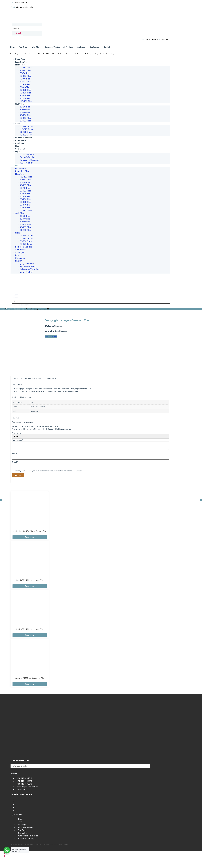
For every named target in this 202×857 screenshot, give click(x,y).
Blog (17, 146)
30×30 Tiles (25, 73)
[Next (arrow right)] (6, 856)
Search (15, 25)
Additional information (34, 378)
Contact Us (20, 149)
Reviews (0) (51, 378)
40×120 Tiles (25, 76)
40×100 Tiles (25, 93)
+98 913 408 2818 (22, 2)
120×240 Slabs (26, 129)
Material (9, 309)
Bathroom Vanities (23, 138)
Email (15, 462)
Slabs (17, 124)
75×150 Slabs (26, 135)
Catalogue (19, 143)
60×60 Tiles (25, 84)
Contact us (165, 39)
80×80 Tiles (25, 87)
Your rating (17, 433)
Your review (17, 440)
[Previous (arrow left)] (2, 856)
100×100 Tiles (26, 68)
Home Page (20, 59)
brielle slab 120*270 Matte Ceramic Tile (29, 531)
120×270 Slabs (26, 126)
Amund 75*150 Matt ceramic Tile (29, 678)
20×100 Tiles (25, 90)
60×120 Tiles (25, 82)
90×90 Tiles (25, 98)
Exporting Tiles (22, 62)
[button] (90, 165)
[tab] (17, 378)
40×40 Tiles (25, 79)
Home (2, 309)
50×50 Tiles (25, 96)
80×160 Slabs (26, 132)
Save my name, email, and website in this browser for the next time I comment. (48, 471)
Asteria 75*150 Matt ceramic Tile (29, 580)
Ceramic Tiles (19, 309)
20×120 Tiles (25, 70)
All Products (20, 140)
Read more (29, 537)
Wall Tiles (19, 104)
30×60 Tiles (25, 110)
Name (15, 453)
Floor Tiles (20, 65)
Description (17, 378)
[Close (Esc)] (2, 853)
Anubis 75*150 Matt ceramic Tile (29, 629)
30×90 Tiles (25, 112)
